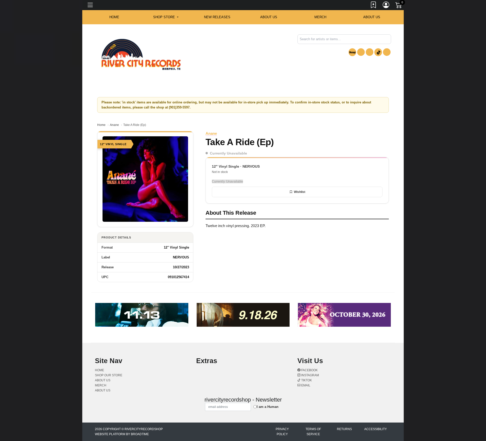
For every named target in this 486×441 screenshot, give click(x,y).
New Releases (217, 17)
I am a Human (267, 407)
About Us (371, 17)
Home (101, 125)
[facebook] (361, 52)
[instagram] (369, 52)
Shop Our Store (108, 375)
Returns (344, 429)
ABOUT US (268, 17)
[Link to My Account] (386, 6)
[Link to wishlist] (373, 6)
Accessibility (375, 429)
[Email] (386, 52)
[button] (165, 17)
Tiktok (306, 380)
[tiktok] (378, 52)
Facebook (309, 370)
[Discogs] (352, 52)
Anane (114, 125)
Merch (320, 17)
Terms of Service (313, 431)
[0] (399, 6)
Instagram (309, 375)
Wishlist (299, 192)
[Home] (141, 54)
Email (305, 385)
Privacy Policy (282, 431)
